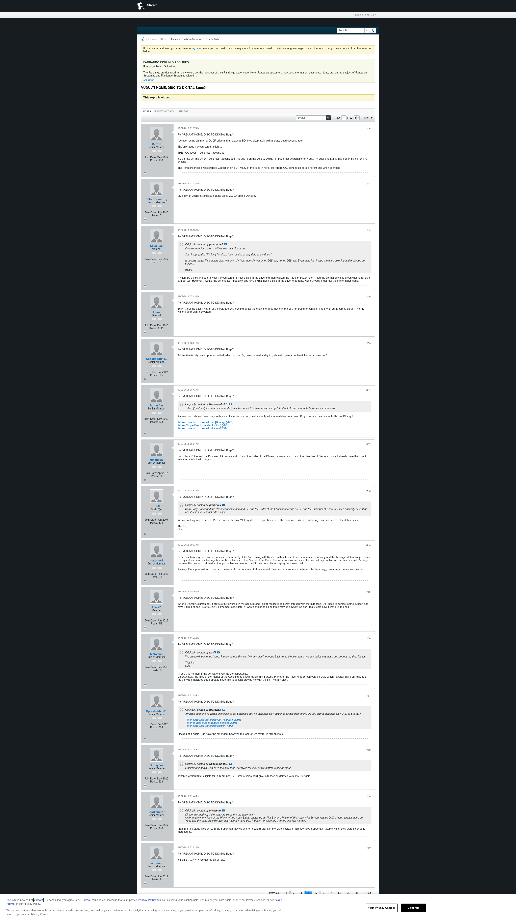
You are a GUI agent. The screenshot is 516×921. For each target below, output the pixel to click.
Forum (174, 39)
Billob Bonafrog (156, 199)
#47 (368, 183)
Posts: (154, 160)
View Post (225, 244)
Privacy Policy (147, 899)
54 (348, 893)
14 (339, 893)
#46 (368, 128)
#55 (368, 591)
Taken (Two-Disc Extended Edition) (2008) (202, 428)
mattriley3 (156, 560)
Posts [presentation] (147, 111)
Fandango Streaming (192, 39)
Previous (274, 893)
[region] (258, 907)
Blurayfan (156, 405)
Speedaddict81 (156, 358)
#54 (368, 545)
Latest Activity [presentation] (164, 111)
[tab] (147, 111)
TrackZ (156, 607)
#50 (368, 343)
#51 (368, 390)
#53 (368, 491)
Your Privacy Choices (381, 907)
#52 (368, 444)
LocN (156, 506)
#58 (368, 749)
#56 (368, 638)
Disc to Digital (212, 39)
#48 (368, 230)
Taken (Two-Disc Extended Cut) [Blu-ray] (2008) (205, 422)
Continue (413, 907)
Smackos (156, 245)
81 (357, 893)
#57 (368, 695)
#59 (368, 796)
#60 (368, 847)
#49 (368, 296)
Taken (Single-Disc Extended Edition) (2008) (203, 425)
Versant (38, 899)
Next (368, 893)
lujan (156, 312)
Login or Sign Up (364, 14)
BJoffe (156, 144)
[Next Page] (358, 118)
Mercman (156, 653)
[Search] (372, 30)
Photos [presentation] (183, 111)
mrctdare (156, 863)
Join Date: (150, 157)
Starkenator (156, 811)
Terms (86, 899)
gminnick (156, 459)
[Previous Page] (355, 118)
